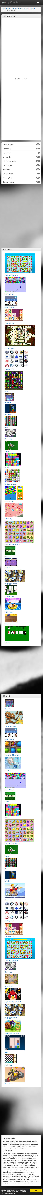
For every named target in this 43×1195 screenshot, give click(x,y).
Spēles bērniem (21, 174)
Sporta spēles (21, 178)
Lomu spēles (21, 157)
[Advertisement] (21, 42)
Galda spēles (21, 149)
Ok (36, 1190)
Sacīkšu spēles (21, 165)
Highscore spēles (21, 153)
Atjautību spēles (21, 144)
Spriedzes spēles (21, 182)
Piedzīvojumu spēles (21, 161)
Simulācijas (21, 169)
